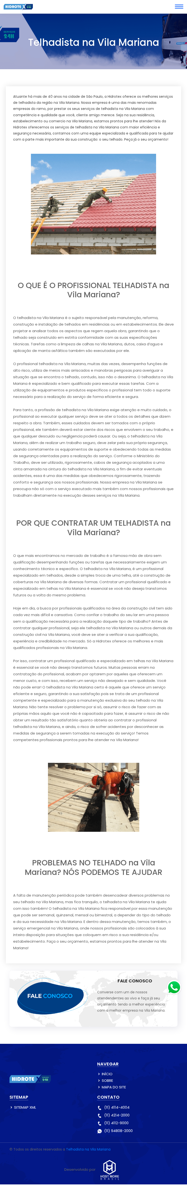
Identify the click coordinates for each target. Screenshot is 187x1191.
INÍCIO (107, 1073)
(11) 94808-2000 (118, 1130)
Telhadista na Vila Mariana (88, 1149)
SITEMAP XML (25, 1107)
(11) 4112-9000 (116, 1122)
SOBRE (107, 1080)
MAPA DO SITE (114, 1087)
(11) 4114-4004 (117, 1107)
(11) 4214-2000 (117, 1115)
